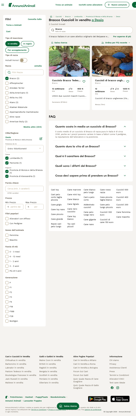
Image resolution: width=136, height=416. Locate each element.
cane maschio (123, 217)
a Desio (98, 20)
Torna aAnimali (14, 25)
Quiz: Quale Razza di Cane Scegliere (85, 380)
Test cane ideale (117, 382)
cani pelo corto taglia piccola (56, 197)
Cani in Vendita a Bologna (85, 368)
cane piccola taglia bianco (106, 198)
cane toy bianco (71, 217)
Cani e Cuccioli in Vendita (17, 356)
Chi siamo (114, 360)
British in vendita (47, 364)
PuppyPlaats (42, 397)
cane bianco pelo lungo (89, 191)
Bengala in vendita (48, 371)
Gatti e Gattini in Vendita (51, 356)
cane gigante (90, 219)
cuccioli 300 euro (106, 213)
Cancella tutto (35, 19)
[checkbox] (7, 78)
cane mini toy (74, 194)
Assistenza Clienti (118, 368)
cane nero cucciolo (72, 210)
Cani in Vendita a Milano (84, 360)
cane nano (89, 224)
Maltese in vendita (14, 382)
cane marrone (74, 190)
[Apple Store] (120, 399)
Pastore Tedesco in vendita (18, 371)
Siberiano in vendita (48, 382)
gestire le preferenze (93, 410)
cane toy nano (58, 209)
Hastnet (29, 397)
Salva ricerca (60, 42)
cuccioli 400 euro (122, 198)
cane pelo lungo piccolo (106, 206)
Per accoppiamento (17, 50)
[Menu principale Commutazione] (2, 4)
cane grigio (56, 204)
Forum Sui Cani (80, 371)
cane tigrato (73, 204)
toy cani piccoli (71, 225)
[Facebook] (112, 387)
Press (112, 371)
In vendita (12, 44)
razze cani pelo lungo (56, 225)
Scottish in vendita (48, 375)
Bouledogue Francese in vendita (20, 375)
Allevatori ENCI (116, 379)
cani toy (55, 190)
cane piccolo (57, 214)
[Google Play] (97, 399)
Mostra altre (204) (33, 127)
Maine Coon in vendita (50, 360)
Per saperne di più (122, 36)
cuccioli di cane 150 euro (106, 220)
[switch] (23, 60)
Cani (8, 31)
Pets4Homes (16, 397)
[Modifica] (41, 138)
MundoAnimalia (57, 397)
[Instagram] (117, 387)
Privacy (112, 364)
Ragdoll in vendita (47, 368)
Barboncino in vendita (15, 364)
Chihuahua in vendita (15, 360)
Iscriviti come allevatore (90, 5)
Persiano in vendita (48, 379)
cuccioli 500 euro (122, 191)
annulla (38, 66)
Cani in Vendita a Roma (84, 364)
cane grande (57, 219)
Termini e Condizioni (119, 375)
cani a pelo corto (89, 198)
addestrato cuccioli (89, 206)
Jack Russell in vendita (16, 379)
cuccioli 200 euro (122, 206)
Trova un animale (63, 5)
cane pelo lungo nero (89, 213)
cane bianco (73, 199)
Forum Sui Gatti (80, 375)
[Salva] (84, 81)
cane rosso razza (105, 191)
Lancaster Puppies (33, 401)
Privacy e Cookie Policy (57, 410)
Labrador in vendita (14, 368)
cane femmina (123, 212)
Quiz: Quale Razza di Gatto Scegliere (86, 386)
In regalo (27, 44)
